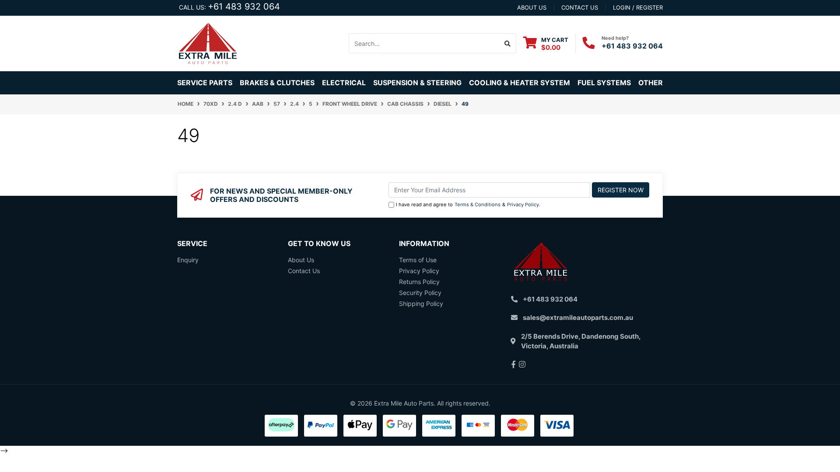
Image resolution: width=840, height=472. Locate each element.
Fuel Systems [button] (604, 82)
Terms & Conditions (477, 204)
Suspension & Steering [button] (417, 82)
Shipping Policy (421, 303)
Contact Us (304, 270)
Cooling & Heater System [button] (519, 82)
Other (650, 82)
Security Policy (420, 292)
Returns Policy (419, 281)
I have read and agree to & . (468, 204)
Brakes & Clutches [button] (277, 82)
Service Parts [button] (204, 82)
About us (531, 7)
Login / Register (638, 7)
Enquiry (188, 260)
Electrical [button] (344, 82)
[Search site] (507, 43)
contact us (579, 7)
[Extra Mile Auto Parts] (207, 42)
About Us (301, 260)
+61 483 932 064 (244, 6)
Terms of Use (418, 260)
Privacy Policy (523, 204)
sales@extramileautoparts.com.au (578, 317)
